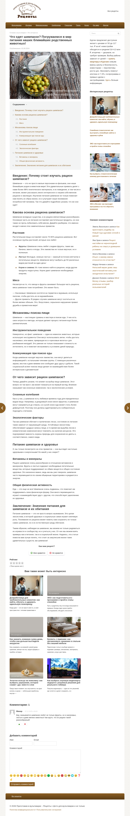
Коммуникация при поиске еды (31, 136)
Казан (86, 25)
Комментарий (16, 748)
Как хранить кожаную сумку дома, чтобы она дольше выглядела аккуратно (26, 641)
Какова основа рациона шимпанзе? (31, 115)
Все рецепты (113, 11)
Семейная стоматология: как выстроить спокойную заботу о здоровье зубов (103, 132)
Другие (105, 25)
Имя (11, 740)
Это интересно (33, 33)
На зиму (96, 25)
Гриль (78, 25)
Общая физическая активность (31, 161)
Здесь (108, 80)
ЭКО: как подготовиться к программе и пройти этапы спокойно (60, 600)
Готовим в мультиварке (18, 33)
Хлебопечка (56, 25)
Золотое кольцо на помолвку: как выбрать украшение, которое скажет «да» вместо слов (26, 682)
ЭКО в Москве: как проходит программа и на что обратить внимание (102, 206)
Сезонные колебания (27, 144)
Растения (23, 119)
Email (36, 740)
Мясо (21, 123)
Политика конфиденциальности (22, 810)
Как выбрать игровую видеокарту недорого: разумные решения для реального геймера (63, 682)
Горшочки (68, 25)
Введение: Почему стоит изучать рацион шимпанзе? (39, 110)
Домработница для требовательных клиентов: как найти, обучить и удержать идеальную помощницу (25, 601)
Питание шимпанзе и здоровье (29, 153)
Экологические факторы (28, 148)
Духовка (28, 25)
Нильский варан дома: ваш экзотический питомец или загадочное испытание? (104, 270)
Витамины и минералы (28, 157)
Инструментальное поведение (31, 132)
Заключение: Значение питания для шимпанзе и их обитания (43, 165)
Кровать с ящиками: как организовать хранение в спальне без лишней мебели (63, 641)
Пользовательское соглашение (49, 810)
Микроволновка (42, 25)
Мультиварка (16, 25)
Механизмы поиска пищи (26, 127)
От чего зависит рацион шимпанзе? (31, 140)
